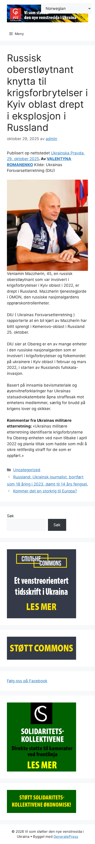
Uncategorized (26, 470)
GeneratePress (65, 836)
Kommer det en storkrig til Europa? (45, 491)
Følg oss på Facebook (27, 681)
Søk (10, 516)
